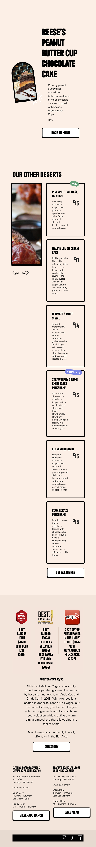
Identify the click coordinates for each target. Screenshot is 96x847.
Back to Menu (60, 132)
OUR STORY (51, 746)
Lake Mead (72, 812)
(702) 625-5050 (61, 784)
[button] (15, 272)
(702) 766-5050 (20, 787)
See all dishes (65, 572)
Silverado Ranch (31, 815)
